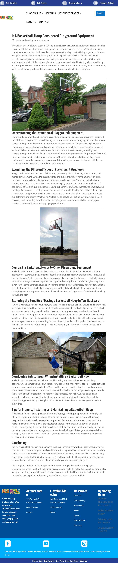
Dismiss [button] (83, 561)
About (30, 22)
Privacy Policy (79, 500)
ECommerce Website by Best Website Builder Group (67, 551)
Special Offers (79, 520)
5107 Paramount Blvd (58, 499)
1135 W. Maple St (33, 499)
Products (77, 495)
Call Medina (42, 3)
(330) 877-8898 (32, 507)
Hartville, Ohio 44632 (34, 502)
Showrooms (79, 505)
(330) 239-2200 (56, 507)
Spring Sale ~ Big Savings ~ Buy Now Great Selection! (55, 561)
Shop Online (33, 13)
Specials (51, 13)
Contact (44, 22)
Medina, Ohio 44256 (58, 502)
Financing (78, 525)
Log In (100, 13)
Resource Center (68, 13)
